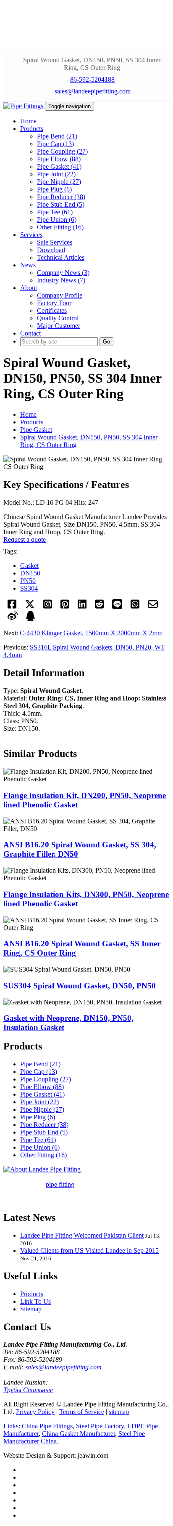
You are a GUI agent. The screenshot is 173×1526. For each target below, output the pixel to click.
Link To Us (35, 1301)
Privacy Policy (35, 1411)
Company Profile (59, 295)
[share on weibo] (13, 618)
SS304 (29, 588)
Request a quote (24, 539)
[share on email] (153, 606)
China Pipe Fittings (47, 1426)
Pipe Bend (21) (57, 136)
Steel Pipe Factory (100, 1426)
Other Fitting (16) (60, 227)
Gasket (29, 565)
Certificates (52, 310)
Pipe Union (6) (56, 219)
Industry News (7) (61, 280)
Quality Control (58, 318)
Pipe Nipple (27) (59, 181)
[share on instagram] (47, 606)
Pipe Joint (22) (56, 174)
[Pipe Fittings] (24, 105)
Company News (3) (63, 272)
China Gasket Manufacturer (78, 1433)
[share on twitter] (30, 606)
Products (31, 422)
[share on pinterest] (64, 606)
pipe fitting (60, 1184)
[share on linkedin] (82, 606)
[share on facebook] (12, 606)
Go (106, 341)
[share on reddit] (99, 606)
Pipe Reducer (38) (61, 196)
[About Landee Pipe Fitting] (42, 1169)
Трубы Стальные (28, 1389)
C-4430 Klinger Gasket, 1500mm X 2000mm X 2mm (91, 632)
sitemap (119, 1411)
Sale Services (54, 242)
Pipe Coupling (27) (62, 151)
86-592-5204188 (92, 79)
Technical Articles (60, 257)
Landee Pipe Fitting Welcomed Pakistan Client (82, 1235)
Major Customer (58, 325)
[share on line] (117, 606)
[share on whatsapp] (135, 606)
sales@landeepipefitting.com (93, 91)
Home (28, 414)
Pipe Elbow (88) (59, 158)
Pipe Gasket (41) (59, 166)
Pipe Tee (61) (55, 212)
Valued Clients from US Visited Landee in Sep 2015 (89, 1250)
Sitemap (31, 1309)
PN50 (28, 580)
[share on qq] (30, 618)
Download (51, 249)
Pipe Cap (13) (55, 143)
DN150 (30, 573)
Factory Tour (54, 302)
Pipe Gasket (36, 429)
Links (10, 1426)
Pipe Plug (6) (54, 189)
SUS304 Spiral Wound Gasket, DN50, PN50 (79, 985)
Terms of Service (81, 1411)
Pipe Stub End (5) (60, 204)
